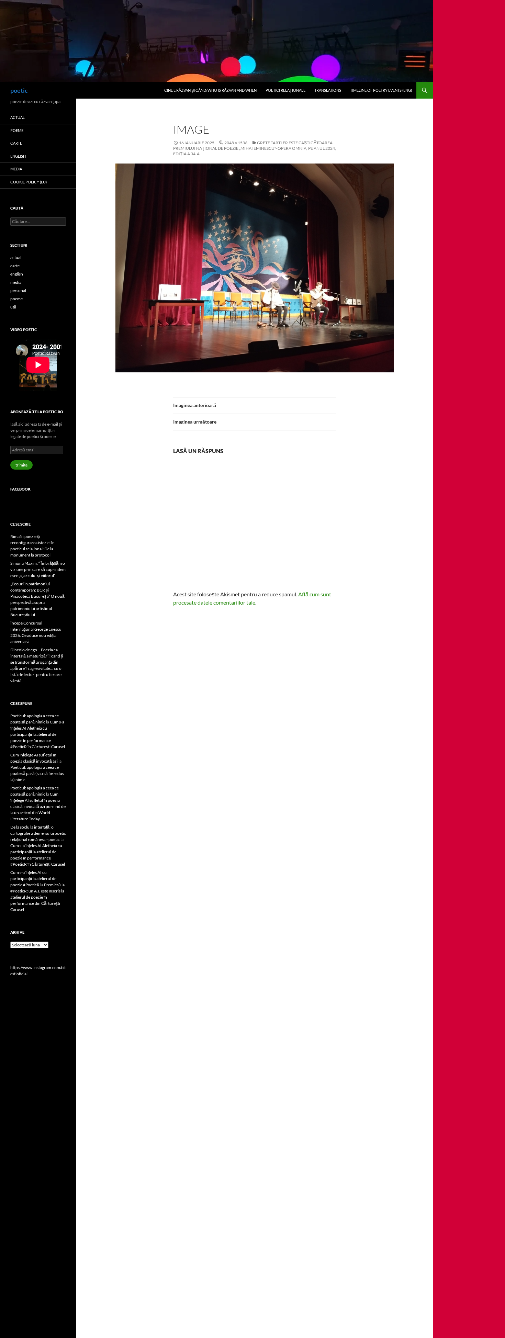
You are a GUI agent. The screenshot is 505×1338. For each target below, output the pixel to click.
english (18, 156)
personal (18, 290)
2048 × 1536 (235, 142)
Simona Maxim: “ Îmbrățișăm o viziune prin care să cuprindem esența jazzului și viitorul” (38, 569)
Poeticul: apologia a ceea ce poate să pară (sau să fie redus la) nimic (37, 773)
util (13, 307)
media (16, 169)
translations (327, 90)
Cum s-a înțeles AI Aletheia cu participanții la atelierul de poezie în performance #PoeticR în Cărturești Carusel (37, 734)
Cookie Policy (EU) (28, 182)
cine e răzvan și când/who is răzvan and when (210, 90)
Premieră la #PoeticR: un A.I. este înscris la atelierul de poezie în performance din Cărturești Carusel (37, 897)
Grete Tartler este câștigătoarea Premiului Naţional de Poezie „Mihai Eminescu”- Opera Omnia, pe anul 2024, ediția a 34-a (254, 148)
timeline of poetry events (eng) (381, 90)
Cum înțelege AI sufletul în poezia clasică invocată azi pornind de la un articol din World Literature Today (38, 806)
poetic (19, 90)
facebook (20, 489)
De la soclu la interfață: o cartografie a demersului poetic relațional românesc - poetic (38, 833)
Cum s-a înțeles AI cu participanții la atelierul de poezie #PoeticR (33, 878)
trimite (21, 465)
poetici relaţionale (285, 90)
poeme (16, 130)
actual (17, 117)
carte (16, 143)
